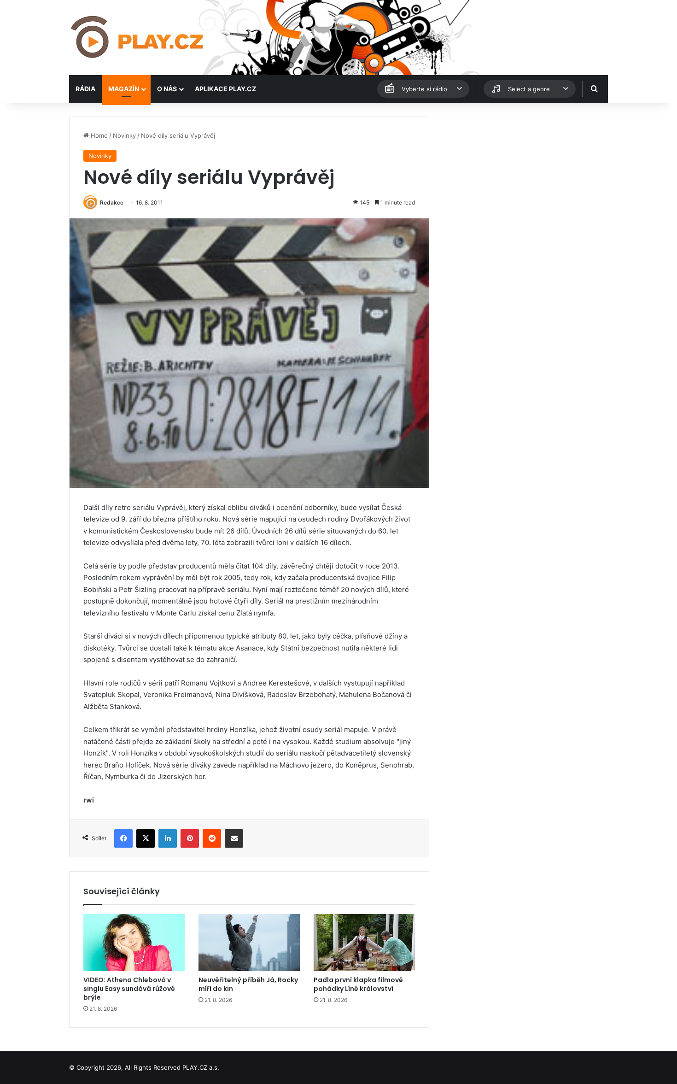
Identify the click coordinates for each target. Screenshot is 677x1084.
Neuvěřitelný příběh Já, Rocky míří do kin (248, 984)
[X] (145, 838)
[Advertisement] (523, 181)
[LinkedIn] (167, 838)
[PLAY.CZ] (138, 37)
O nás (167, 89)
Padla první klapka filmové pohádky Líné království (358, 984)
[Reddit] (212, 838)
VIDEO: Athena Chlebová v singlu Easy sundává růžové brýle (129, 988)
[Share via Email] (234, 838)
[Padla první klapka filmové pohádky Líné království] (364, 942)
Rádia (85, 89)
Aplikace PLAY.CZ (225, 89)
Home (98, 135)
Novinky (124, 135)
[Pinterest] (190, 838)
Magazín (123, 89)
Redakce (111, 202)
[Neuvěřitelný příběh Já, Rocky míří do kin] (249, 942)
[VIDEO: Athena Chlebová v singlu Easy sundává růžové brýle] (134, 942)
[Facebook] (123, 838)
